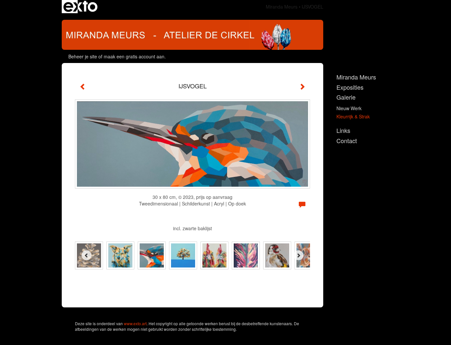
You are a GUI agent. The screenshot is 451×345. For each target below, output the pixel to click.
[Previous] (86, 255)
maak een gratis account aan (134, 56)
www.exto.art (135, 323)
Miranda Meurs (281, 6)
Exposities (350, 87)
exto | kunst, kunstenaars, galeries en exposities (80, 6)
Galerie (346, 97)
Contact (346, 141)
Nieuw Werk (349, 108)
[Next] (298, 255)
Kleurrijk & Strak (353, 116)
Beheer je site (82, 56)
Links (343, 130)
